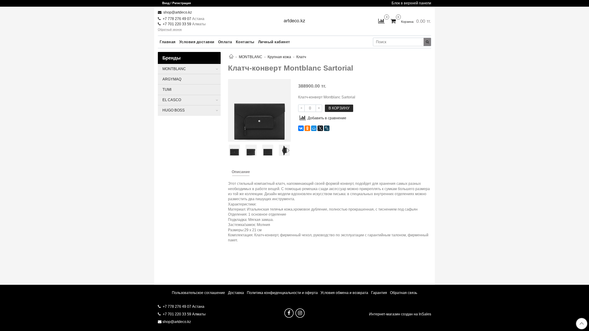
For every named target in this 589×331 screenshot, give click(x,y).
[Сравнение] (381, 21)
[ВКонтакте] (301, 128)
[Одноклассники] (307, 128)
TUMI (166, 89)
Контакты (245, 42)
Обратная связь (403, 293)
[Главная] (231, 57)
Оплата (225, 42)
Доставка (236, 293)
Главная (168, 42)
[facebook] (289, 313)
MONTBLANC (250, 57)
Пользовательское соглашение (198, 293)
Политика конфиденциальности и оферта (282, 293)
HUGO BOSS (173, 110)
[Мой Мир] (314, 128)
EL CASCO (171, 100)
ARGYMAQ (171, 79)
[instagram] (300, 313)
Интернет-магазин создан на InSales (400, 314)
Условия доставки (196, 42)
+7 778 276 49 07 (177, 19)
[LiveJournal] (326, 128)
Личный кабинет (274, 42)
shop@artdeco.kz (177, 12)
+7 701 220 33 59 (177, 24)
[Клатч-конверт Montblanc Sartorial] (259, 110)
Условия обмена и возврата (344, 293)
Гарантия (379, 293)
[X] (320, 128)
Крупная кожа (279, 57)
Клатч (301, 57)
